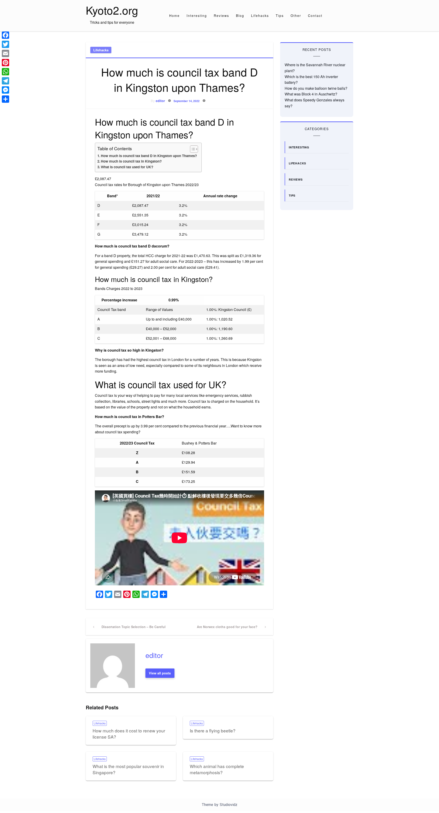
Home (174, 15)
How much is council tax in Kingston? (131, 161)
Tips (280, 15)
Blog (240, 15)
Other (296, 15)
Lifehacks (260, 15)
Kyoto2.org (112, 10)
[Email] (5, 53)
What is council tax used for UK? (127, 166)
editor (160, 100)
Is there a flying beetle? (213, 730)
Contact (315, 15)
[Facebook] (5, 35)
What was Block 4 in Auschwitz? (311, 94)
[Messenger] (5, 90)
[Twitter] (5, 44)
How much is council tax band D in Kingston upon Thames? (149, 155)
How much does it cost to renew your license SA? (129, 733)
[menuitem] (174, 15)
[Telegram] (5, 80)
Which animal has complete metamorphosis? (217, 769)
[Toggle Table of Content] (192, 149)
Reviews (221, 15)
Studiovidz (228, 804)
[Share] (5, 99)
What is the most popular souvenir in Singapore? (128, 769)
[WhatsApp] (5, 71)
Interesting (197, 15)
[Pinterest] (5, 62)
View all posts (160, 673)
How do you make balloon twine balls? (316, 88)
